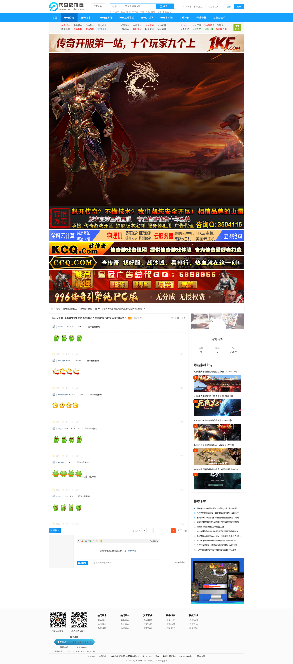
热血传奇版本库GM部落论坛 (123, 656)
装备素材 (125, 620)
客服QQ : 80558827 (76, 642)
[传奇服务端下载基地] (66, 5)
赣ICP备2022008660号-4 (148, 656)
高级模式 (154, 541)
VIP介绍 (187, 7)
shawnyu (61, 361)
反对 (77, 354)
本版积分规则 (179, 562)
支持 (68, 354)
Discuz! (139, 661)
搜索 (165, 6)
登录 (239, 7)
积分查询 (170, 628)
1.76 (112, 12)
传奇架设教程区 (70, 309)
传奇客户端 (166, 17)
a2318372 (62, 327)
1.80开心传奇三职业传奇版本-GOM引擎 (213, 420)
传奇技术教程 (86, 309)
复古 (123, 12)
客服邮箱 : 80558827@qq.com (74, 651)
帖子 (114, 6)
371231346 (63, 496)
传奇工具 (197, 25)
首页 (54, 17)
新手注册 (170, 624)
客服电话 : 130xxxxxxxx (74, 647)
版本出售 (65, 29)
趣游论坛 (217, 339)
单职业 (135, 12)
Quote (93, 540)
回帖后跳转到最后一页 (101, 562)
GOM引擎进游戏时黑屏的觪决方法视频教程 (215, 540)
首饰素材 (161, 25)
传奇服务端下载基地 (52, 308)
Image (85, 540)
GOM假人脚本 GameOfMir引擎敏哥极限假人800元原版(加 (221, 536)
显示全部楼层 (94, 327)
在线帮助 (148, 620)
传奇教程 (102, 25)
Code (97, 540)
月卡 (117, 12)
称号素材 (161, 29)
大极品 (173, 12)
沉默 (147, 12)
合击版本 (102, 624)
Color (82, 540)
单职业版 (102, 628)
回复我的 (193, 628)
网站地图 (201, 656)
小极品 (165, 12)
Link (89, 540)
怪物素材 (125, 29)
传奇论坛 (69, 17)
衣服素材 (137, 25)
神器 (142, 12)
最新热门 (193, 620)
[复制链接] (137, 318)
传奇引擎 (184, 29)
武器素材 (125, 25)
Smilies (101, 540)
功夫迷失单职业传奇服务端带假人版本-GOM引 (216, 372)
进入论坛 (170, 620)
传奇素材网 (147, 17)
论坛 (58, 309)
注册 (229, 7)
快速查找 (213, 7)
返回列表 (136, 530)
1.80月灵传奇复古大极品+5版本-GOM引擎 (214, 445)
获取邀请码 (219, 17)
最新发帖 (193, 624)
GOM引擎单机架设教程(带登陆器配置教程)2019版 (217, 531)
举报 (182, 354)
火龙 (159, 12)
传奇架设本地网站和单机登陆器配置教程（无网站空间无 (220, 517)
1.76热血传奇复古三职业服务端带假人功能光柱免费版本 (220, 513)
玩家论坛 (148, 624)
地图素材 (125, 628)
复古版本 (102, 620)
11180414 (62, 462)
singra (60, 428)
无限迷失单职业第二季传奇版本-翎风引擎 (213, 396)
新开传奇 (148, 628)
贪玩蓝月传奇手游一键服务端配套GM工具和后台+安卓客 (221, 550)
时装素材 (149, 29)
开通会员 (201, 17)
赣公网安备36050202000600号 (178, 656)
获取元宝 (198, 7)
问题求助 (221, 25)
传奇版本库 (87, 17)
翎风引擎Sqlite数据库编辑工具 (209, 527)
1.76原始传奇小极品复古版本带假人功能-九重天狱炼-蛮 (220, 545)
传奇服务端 (106, 17)
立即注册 (132, 551)
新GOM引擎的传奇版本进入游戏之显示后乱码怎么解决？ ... (121, 309)
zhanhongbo (63, 394)
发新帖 (53, 530)
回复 (58, 354)
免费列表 (237, 27)
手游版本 (78, 25)
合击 (153, 12)
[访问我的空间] (217, 334)
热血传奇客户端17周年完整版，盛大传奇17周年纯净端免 (220, 508)
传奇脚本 (90, 25)
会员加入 (103, 656)
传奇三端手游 (126, 17)
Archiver (91, 656)
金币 (128, 12)
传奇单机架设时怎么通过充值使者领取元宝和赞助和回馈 (220, 522)
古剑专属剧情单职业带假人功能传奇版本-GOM (216, 469)
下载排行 (184, 17)
